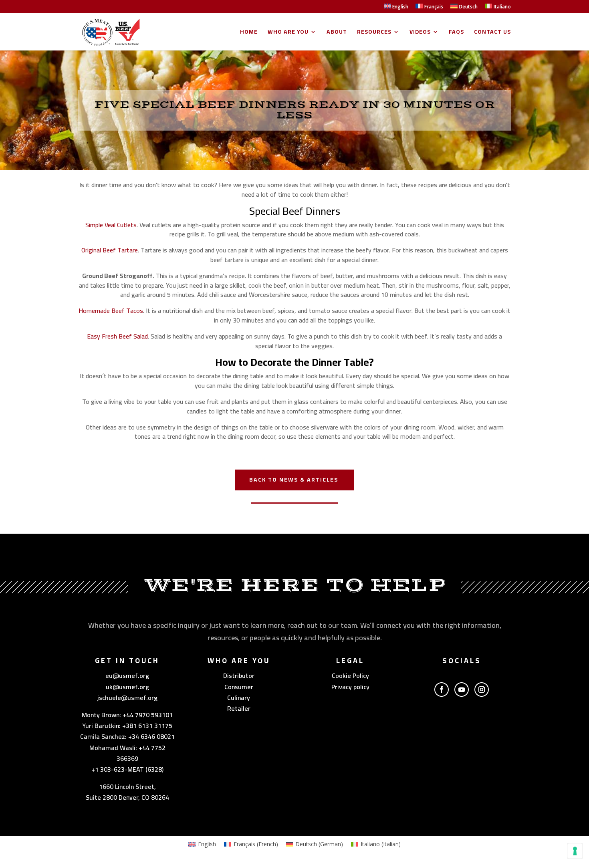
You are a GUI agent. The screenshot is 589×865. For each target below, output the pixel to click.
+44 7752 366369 (141, 753)
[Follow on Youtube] (461, 689)
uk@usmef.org (127, 687)
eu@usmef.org (127, 675)
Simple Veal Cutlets (111, 225)
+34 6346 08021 (151, 736)
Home (249, 33)
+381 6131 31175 (147, 726)
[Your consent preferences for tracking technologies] (575, 851)
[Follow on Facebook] (441, 689)
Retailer (238, 708)
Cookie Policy (350, 675)
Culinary (238, 698)
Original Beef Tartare (109, 250)
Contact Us (492, 33)
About (337, 33)
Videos (420, 33)
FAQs (456, 33)
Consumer (238, 687)
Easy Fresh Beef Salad (117, 336)
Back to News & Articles (293, 479)
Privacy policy (350, 687)
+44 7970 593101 (148, 715)
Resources (374, 33)
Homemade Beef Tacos (111, 310)
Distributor (238, 675)
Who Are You (288, 33)
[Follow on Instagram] (481, 689)
